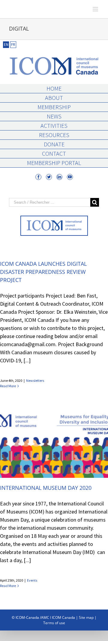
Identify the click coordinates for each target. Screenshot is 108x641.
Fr (13, 44)
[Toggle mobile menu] (96, 9)
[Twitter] (49, 177)
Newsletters (35, 380)
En (6, 44)
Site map (86, 617)
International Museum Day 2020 (46, 487)
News (54, 116)
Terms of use (54, 622)
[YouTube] (70, 177)
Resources (54, 135)
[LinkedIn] (59, 177)
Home (54, 88)
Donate (54, 144)
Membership (54, 107)
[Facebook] (38, 177)
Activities (54, 125)
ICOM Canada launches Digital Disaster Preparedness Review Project (43, 271)
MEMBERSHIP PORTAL (54, 162)
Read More (8, 386)
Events (32, 580)
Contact (54, 153)
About (54, 97)
